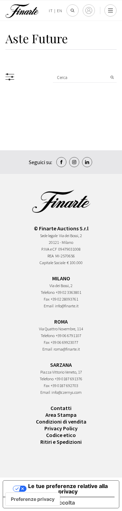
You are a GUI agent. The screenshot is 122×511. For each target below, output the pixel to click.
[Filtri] (9, 77)
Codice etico (61, 435)
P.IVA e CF (49, 249)
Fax (46, 299)
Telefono (48, 292)
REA (50, 255)
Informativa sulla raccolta (41, 502)
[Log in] (89, 10)
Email (49, 305)
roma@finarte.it (67, 349)
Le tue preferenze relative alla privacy (68, 489)
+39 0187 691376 (68, 378)
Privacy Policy (61, 428)
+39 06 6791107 (68, 335)
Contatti (61, 408)
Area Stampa (61, 414)
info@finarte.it (67, 305)
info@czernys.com (67, 392)
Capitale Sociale (52, 262)
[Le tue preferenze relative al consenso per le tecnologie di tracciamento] (32, 499)
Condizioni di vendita (61, 421)
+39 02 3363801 (68, 292)
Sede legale (49, 235)
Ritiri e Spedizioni (61, 441)
